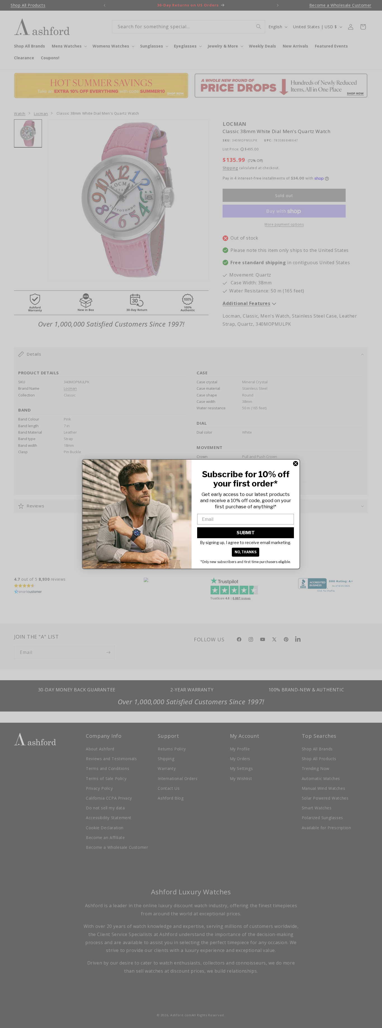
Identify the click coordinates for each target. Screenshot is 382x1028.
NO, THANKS (245, 552)
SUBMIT (246, 532)
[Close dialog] (295, 463)
